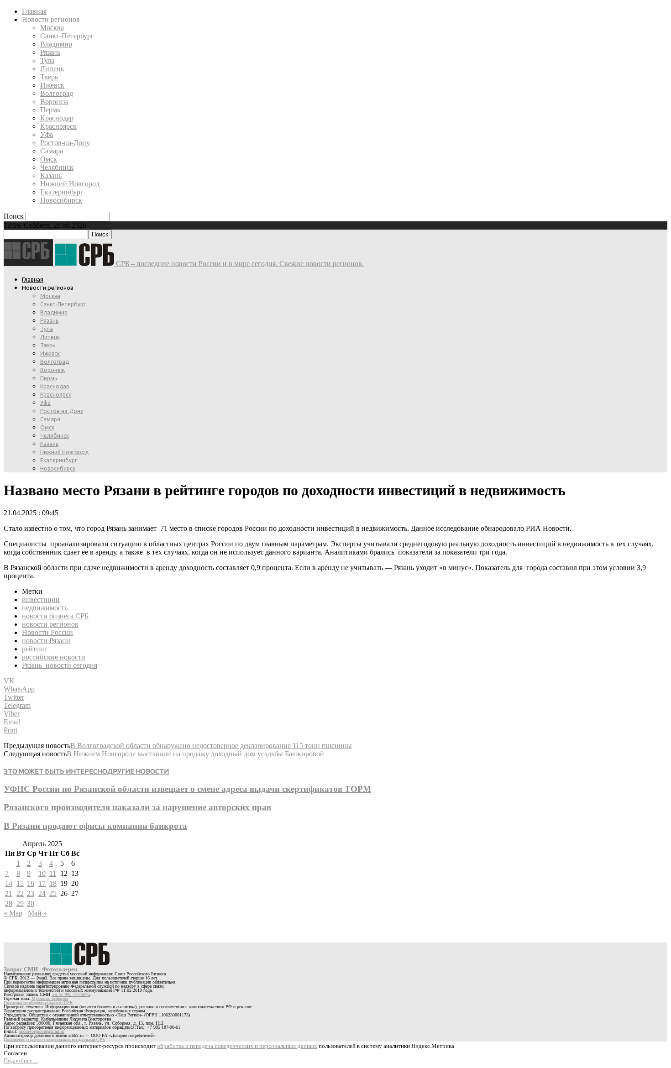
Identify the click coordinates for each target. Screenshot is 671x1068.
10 (42, 873)
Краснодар (56, 118)
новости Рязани (46, 640)
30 (30, 903)
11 (52, 873)
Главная (34, 11)
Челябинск (56, 167)
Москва (52, 27)
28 (8, 903)
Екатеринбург (62, 192)
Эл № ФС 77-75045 (71, 994)
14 (8, 883)
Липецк (52, 69)
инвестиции (41, 599)
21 (8, 893)
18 (53, 883)
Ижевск (52, 85)
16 (30, 883)
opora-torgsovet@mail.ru (41, 1031)
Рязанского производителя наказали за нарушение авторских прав (137, 807)
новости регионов (50, 624)
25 (53, 893)
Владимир (56, 44)
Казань (51, 175)
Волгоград (56, 93)
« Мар (13, 913)
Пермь (50, 110)
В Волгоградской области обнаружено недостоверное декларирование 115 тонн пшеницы (211, 745)
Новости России (47, 632)
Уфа (46, 134)
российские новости (53, 657)
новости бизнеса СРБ (55, 616)
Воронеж (54, 101)
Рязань (50, 52)
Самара (51, 151)
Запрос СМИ (21, 969)
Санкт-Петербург (67, 36)
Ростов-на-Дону (65, 143)
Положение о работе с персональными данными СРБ (54, 1039)
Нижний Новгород (70, 184)
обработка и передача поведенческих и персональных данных (237, 1045)
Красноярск (58, 126)
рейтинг (34, 649)
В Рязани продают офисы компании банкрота (95, 826)
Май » (37, 913)
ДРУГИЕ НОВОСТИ (138, 771)
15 (20, 883)
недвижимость (45, 608)
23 (30, 893)
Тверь (49, 77)
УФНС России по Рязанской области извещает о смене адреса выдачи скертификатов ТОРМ (187, 789)
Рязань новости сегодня (59, 665)
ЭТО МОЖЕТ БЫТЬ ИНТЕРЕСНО (55, 771)
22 (20, 893)
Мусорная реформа (49, 998)
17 (42, 883)
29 (20, 903)
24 (42, 893)
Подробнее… (21, 1060)
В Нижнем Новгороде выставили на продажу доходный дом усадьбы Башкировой (195, 754)
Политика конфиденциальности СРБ (38, 1002)
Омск (48, 159)
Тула (47, 60)
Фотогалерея (59, 969)
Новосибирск (61, 200)
